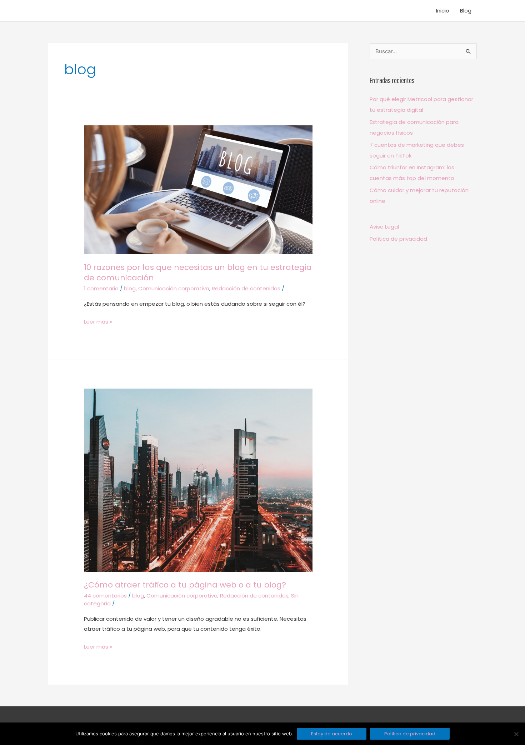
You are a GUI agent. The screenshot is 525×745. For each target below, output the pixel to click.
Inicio (442, 10)
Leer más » (98, 321)
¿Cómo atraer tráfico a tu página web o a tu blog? (185, 584)
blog (130, 288)
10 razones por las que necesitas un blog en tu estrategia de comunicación (198, 273)
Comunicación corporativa (173, 288)
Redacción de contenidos (246, 288)
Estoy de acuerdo (331, 733)
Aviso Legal (384, 226)
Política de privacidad (398, 238)
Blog (465, 10)
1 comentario (101, 288)
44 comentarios (105, 595)
